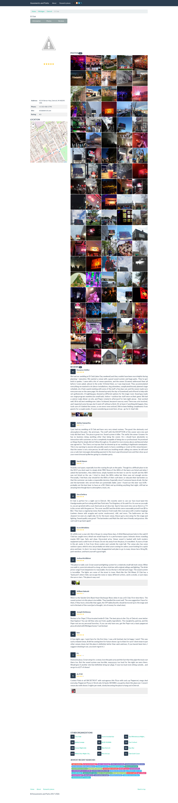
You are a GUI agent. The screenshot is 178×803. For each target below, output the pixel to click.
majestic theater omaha (89, 773)
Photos (48, 21)
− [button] (33, 127)
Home (34, 11)
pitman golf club (88, 775)
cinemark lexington (77, 775)
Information (36, 21)
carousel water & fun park (110, 768)
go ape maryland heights (89, 764)
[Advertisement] (48, 82)
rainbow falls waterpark (95, 768)
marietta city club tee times (117, 770)
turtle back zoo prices (116, 775)
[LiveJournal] (81, 3)
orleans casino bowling (117, 764)
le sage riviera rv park (119, 773)
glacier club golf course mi (105, 773)
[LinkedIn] (79, 3)
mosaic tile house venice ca (79, 768)
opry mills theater (77, 773)
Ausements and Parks (39, 3)
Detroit (49, 11)
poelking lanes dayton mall (134, 770)
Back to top (141, 789)
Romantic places (65, 3)
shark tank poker (134, 768)
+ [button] (33, 124)
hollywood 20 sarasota (131, 766)
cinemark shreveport (102, 766)
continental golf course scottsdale (81, 770)
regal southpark (141, 773)
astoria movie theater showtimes (81, 777)
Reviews (61, 21)
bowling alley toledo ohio (116, 766)
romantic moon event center (131, 775)
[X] (75, 3)
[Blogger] (77, 3)
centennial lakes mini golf (101, 775)
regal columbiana (76, 764)
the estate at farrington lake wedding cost (83, 766)
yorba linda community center (101, 770)
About (54, 3)
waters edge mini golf (104, 764)
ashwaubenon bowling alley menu (135, 764)
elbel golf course (123, 768)
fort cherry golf (131, 773)
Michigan (41, 11)
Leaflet (65, 162)
